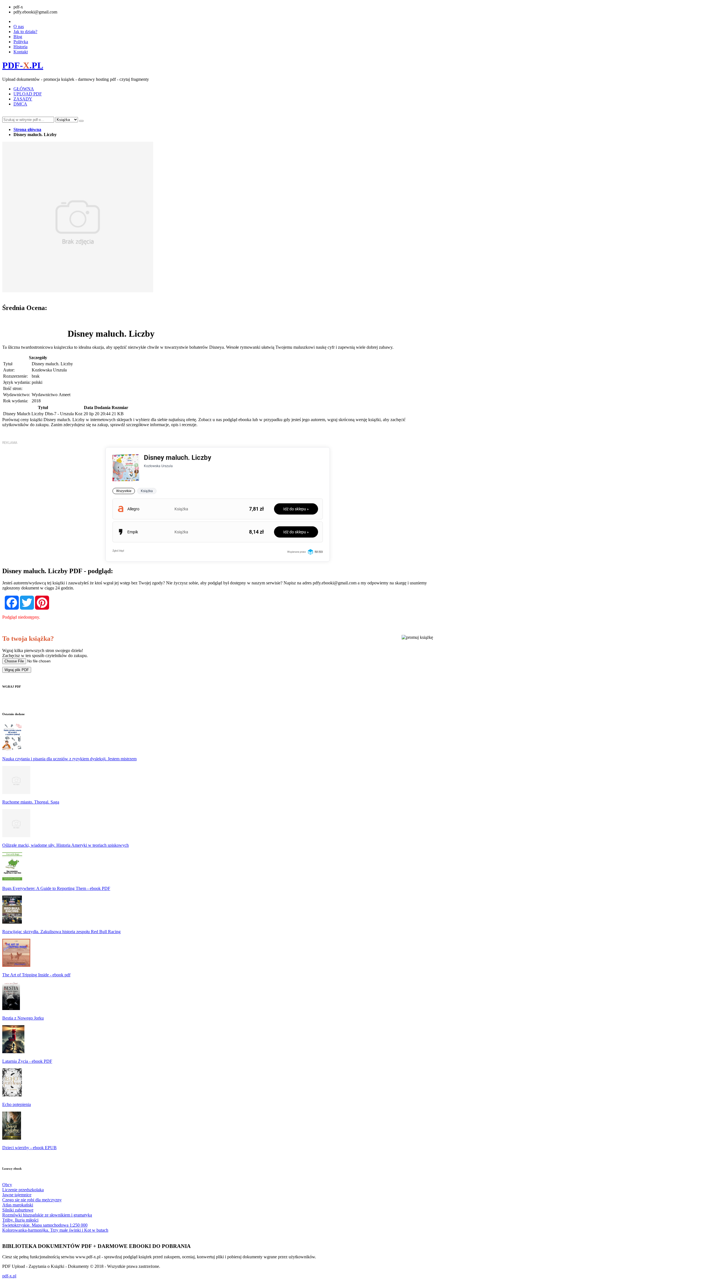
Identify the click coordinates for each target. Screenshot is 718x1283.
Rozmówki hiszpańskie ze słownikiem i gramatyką (47, 1215)
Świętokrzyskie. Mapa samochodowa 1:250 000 (45, 1225)
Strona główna (27, 129)
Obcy (7, 1184)
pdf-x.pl (9, 1275)
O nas (18, 26)
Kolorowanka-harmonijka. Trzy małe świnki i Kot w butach (55, 1230)
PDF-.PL (22, 65)
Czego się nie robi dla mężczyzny (32, 1199)
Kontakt (20, 51)
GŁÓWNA (23, 88)
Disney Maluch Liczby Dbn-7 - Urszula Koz (42, 413)
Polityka (20, 41)
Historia (20, 46)
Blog (17, 36)
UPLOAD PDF (27, 93)
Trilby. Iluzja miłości (20, 1220)
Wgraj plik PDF (16, 670)
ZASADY (22, 99)
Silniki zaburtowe (17, 1210)
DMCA (20, 104)
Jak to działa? (25, 31)
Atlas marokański (17, 1204)
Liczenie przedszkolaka (23, 1189)
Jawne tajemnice (16, 1194)
